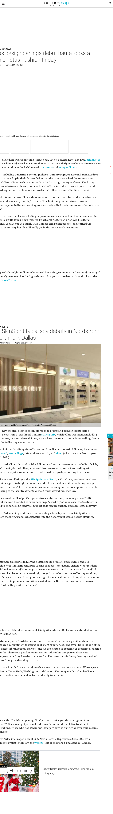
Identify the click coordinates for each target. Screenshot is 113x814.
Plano (59, 453)
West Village (15, 453)
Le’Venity (47, 167)
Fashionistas (92, 159)
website (39, 742)
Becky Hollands (68, 167)
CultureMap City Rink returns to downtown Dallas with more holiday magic (69, 771)
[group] (20, 147)
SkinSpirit (48, 434)
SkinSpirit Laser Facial (43, 479)
